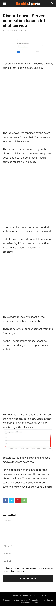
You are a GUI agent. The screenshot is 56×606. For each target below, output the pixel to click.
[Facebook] (5, 500)
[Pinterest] (18, 500)
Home (5, 10)
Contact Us (27, 595)
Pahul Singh (9, 30)
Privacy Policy (15, 595)
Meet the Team (40, 595)
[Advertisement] (28, 102)
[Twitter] (11, 500)
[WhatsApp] (24, 500)
